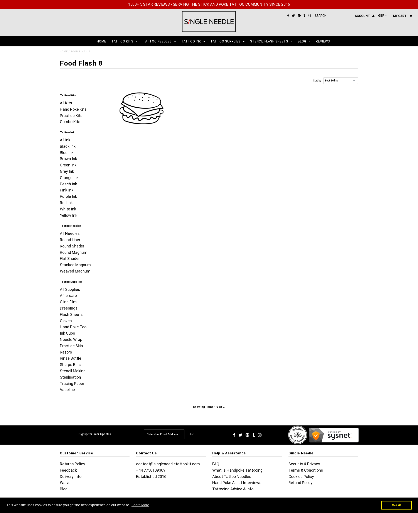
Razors (66, 352)
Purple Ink (68, 196)
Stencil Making (73, 371)
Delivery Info (70, 476)
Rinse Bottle (70, 358)
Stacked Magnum (75, 264)
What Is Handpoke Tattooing (237, 470)
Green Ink (68, 165)
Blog (302, 41)
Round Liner (70, 239)
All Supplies (70, 289)
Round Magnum (73, 252)
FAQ (215, 464)
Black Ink (68, 146)
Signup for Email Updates (95, 434)
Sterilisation (70, 377)
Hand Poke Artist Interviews (236, 482)
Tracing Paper (72, 383)
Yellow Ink (68, 215)
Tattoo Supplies (226, 41)
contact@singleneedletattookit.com (168, 464)
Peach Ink (68, 184)
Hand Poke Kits (73, 109)
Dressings (69, 308)
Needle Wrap (71, 339)
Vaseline (67, 389)
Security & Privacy (304, 464)
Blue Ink (67, 152)
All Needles (70, 233)
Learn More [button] (140, 505)
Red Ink (66, 202)
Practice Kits (71, 115)
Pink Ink (66, 190)
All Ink (65, 140)
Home (101, 41)
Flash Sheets (71, 314)
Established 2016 (151, 476)
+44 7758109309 (150, 470)
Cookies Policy (301, 476)
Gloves (66, 320)
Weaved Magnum (75, 271)
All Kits (66, 103)
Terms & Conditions (305, 470)
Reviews (323, 41)
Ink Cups (67, 333)
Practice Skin (71, 346)
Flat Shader (70, 258)
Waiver (66, 482)
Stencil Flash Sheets (269, 41)
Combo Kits (70, 121)
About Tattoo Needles (231, 476)
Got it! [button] (396, 505)
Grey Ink (67, 171)
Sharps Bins (70, 364)
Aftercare (68, 295)
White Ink (68, 209)
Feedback (68, 470)
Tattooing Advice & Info (232, 489)
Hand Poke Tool (73, 327)
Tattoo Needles (157, 41)
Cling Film (68, 302)
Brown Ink (68, 158)
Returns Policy (72, 464)
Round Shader (72, 246)
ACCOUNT (363, 16)
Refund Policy (300, 482)
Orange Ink (69, 177)
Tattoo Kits (122, 41)
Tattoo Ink (191, 41)
